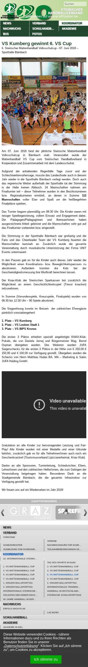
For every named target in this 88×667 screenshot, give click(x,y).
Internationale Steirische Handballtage (23, 591)
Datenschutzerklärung (21, 646)
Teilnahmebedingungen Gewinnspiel (67, 549)
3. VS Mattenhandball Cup (19, 570)
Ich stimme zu (46, 659)
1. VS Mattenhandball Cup (19, 566)
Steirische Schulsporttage (64, 595)
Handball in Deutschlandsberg (66, 591)
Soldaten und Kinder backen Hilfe (23, 595)
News (7, 23)
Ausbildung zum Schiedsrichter (22, 549)
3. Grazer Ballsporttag (18, 587)
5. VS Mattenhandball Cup (19, 574)
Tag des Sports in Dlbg (61, 562)
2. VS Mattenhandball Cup (63, 566)
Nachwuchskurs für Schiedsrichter (67, 545)
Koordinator (72, 23)
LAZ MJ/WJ (53, 612)
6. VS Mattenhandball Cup (63, 574)
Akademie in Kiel (13, 627)
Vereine (52, 541)
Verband (39, 23)
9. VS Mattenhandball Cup (63, 579)
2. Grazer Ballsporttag (62, 583)
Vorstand (9, 537)
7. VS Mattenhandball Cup (19, 579)
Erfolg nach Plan (14, 608)
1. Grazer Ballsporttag (18, 583)
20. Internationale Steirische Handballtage (23, 558)
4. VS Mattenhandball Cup (63, 570)
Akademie (69, 28)
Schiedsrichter (12, 545)
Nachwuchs (12, 28)
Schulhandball (44, 28)
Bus (6, 34)
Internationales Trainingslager (67, 587)
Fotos (37, 34)
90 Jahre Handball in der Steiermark (23, 599)
